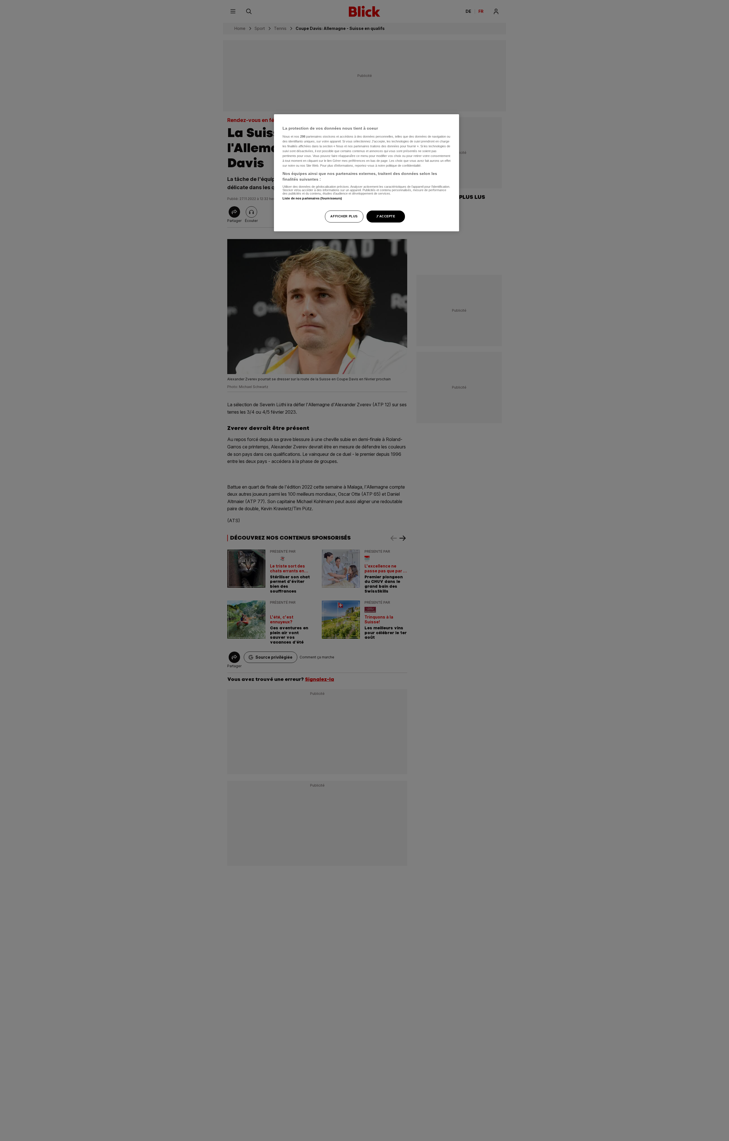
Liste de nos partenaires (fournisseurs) (312, 198)
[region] (366, 172)
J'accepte (385, 216)
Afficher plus (343, 216)
